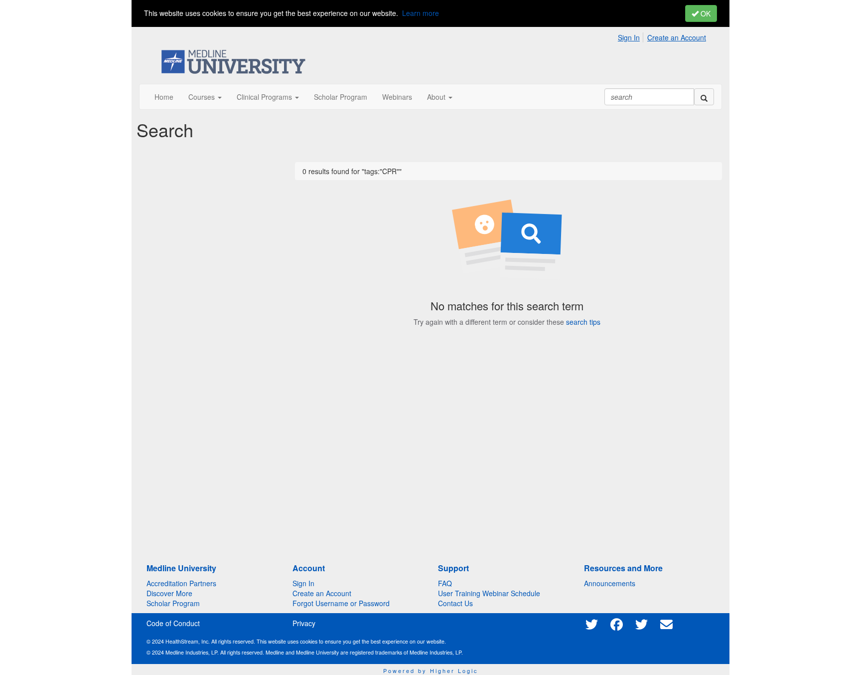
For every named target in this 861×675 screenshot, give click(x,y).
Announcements (609, 583)
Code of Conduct (173, 623)
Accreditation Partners (181, 583)
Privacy (303, 623)
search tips (583, 322)
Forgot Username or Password (341, 603)
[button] (205, 96)
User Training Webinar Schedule (489, 593)
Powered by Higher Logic (430, 671)
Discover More (169, 593)
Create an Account (676, 37)
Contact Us (455, 603)
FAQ (445, 583)
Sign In (629, 37)
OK (705, 13)
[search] (704, 96)
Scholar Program (173, 603)
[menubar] (664, 35)
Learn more (420, 13)
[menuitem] (631, 35)
